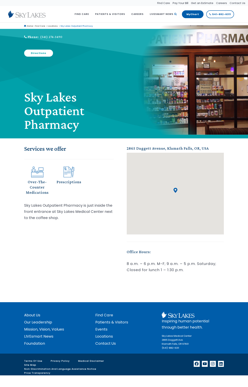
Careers (221, 3)
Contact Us (237, 3)
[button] (175, 190)
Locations (53, 26)
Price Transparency (37, 373)
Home (30, 26)
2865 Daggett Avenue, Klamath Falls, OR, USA (168, 148)
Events (101, 329)
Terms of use (33, 361)
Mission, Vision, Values (44, 329)
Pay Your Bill (180, 3)
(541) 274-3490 (51, 37)
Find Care (163, 3)
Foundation (34, 343)
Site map (30, 365)
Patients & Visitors (111, 322)
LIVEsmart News (38, 336)
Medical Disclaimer (91, 361)
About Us (32, 315)
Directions (38, 53)
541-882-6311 (221, 14)
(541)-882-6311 (170, 348)
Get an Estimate (202, 3)
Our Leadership (38, 322)
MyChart (192, 14)
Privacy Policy (60, 361)
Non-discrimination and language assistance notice (60, 369)
